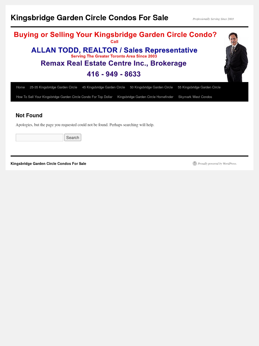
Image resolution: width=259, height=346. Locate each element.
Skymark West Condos (195, 96)
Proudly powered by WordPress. (217, 163)
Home (20, 87)
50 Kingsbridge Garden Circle (151, 87)
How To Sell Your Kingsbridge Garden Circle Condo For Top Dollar (64, 96)
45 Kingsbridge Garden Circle (103, 87)
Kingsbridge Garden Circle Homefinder (145, 96)
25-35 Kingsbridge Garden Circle (53, 87)
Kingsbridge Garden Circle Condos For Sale (89, 17)
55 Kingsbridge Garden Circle (199, 87)
